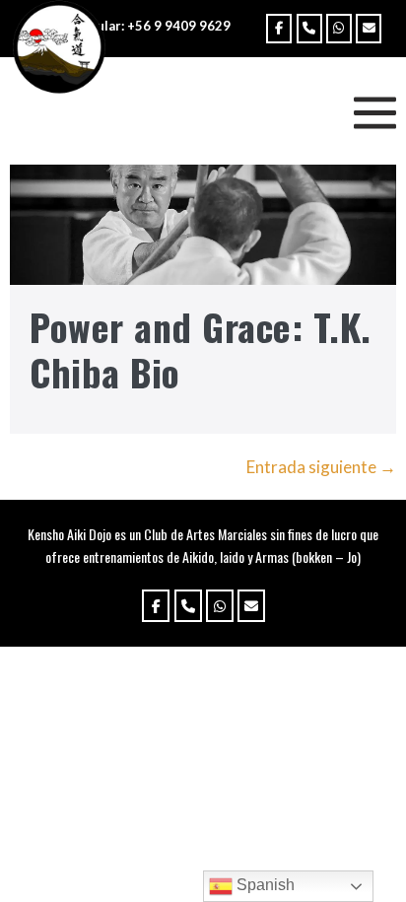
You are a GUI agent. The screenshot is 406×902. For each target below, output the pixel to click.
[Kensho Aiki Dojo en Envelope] (368, 28)
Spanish (264, 884)
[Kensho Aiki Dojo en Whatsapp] (339, 28)
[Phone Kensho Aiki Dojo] (309, 28)
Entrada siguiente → (321, 466)
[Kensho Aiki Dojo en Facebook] (279, 28)
